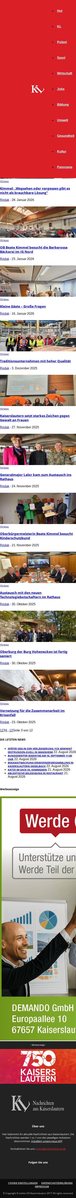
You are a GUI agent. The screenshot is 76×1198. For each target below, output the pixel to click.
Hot (59, 10)
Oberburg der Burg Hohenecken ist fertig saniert (33, 653)
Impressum (42, 1186)
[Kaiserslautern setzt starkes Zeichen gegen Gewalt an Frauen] (38, 405)
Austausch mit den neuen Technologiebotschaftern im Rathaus (30, 594)
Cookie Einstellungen (23, 1183)
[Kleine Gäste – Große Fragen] (38, 295)
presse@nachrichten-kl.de (51, 1149)
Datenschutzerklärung (57, 1183)
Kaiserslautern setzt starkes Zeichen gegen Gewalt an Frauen (35, 417)
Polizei (62, 42)
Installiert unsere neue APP (46, 1141)
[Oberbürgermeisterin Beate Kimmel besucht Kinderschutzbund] (38, 523)
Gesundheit (65, 135)
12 (11, 730)
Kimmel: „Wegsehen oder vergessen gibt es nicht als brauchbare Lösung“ (35, 190)
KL (59, 26)
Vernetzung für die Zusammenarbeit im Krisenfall (32, 712)
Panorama (64, 167)
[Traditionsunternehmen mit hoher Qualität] (38, 350)
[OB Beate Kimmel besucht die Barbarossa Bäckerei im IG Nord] (38, 236)
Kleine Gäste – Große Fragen (23, 306)
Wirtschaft (64, 73)
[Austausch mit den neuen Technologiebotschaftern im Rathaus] (38, 582)
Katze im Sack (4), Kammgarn (27, 769)
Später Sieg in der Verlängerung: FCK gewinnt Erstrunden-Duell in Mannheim (40, 750)
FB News (4, 181)
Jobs (61, 89)
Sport (61, 57)
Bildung (63, 104)
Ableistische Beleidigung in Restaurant (35, 773)
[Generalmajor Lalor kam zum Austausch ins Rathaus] (38, 464)
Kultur (61, 151)
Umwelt (62, 120)
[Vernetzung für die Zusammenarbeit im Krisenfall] (38, 700)
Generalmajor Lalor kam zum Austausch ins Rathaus (35, 476)
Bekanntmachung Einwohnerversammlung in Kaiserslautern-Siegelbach (40, 764)
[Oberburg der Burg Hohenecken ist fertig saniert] (38, 641)
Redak (4, 200)
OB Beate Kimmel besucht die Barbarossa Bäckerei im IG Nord (33, 249)
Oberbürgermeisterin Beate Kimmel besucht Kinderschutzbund (36, 535)
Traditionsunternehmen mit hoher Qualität (35, 361)
